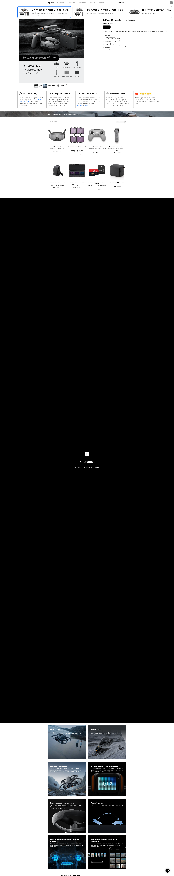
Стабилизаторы (83, 2)
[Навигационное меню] (171, 2)
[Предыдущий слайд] (5, 51)
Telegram (87, 105)
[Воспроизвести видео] (87, 454)
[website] (111, 3)
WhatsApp (80, 105)
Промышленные (93, 2)
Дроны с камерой (60, 2)
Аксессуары (101, 2)
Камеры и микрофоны (72, 2)
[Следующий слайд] (98, 51)
